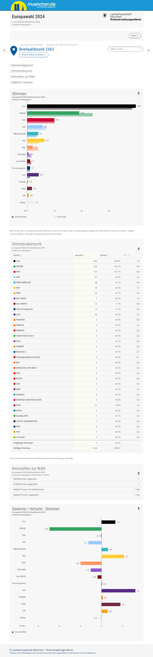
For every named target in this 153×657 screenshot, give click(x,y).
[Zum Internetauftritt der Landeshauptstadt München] (43, 5)
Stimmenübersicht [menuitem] (21, 70)
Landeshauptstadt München (31, 44)
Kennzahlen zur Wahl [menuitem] (23, 76)
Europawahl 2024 (28, 16)
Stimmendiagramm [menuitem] (22, 65)
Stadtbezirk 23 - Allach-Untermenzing (61, 44)
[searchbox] (125, 49)
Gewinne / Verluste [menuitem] (22, 82)
